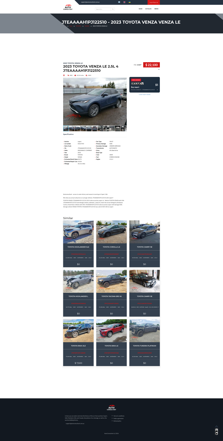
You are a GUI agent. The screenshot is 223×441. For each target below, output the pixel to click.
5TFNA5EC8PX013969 (145, 353)
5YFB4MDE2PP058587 (111, 254)
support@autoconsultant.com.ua (90, 2)
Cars (70, 26)
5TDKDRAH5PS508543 (78, 303)
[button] (125, 79)
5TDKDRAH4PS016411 (78, 254)
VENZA (87, 26)
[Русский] (119, 2)
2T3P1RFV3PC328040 (78, 353)
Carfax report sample (144, 94)
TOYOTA (78, 26)
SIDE (71, 75)
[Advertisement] (111, 47)
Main (140, 9)
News (156, 9)
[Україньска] (129, 2)
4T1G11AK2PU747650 (144, 303)
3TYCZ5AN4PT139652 (111, 303)
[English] (124, 2)
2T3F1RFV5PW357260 (111, 353)
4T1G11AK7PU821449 (144, 254)
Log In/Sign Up (153, 2)
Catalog (148, 9)
